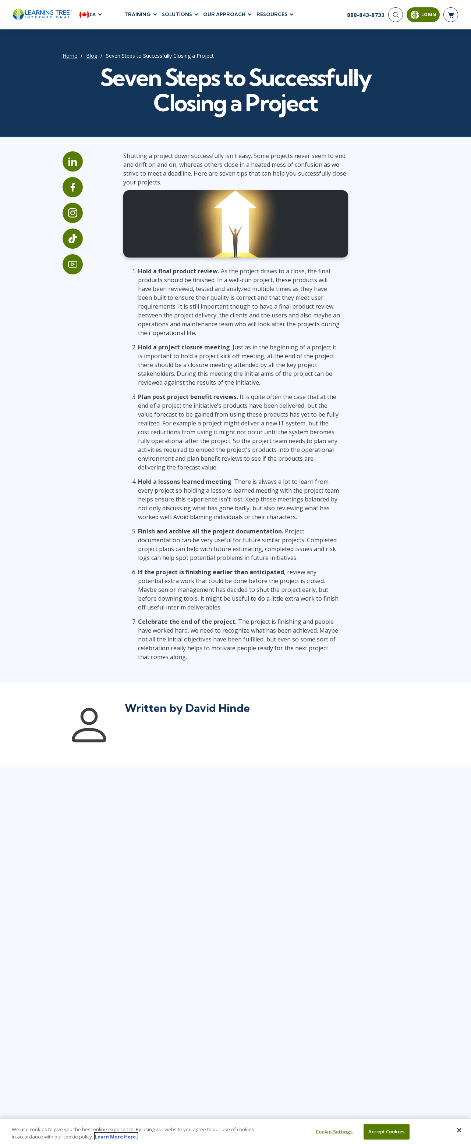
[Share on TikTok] (73, 239)
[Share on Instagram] (73, 213)
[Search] (395, 14)
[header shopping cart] (450, 14)
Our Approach (224, 14)
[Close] (459, 1130)
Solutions (177, 14)
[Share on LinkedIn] (73, 161)
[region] (235, 1131)
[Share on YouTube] (73, 264)
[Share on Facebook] (73, 187)
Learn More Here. (116, 1136)
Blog (91, 55)
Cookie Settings (334, 1131)
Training (137, 14)
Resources (271, 14)
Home (70, 55)
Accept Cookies (386, 1131)
